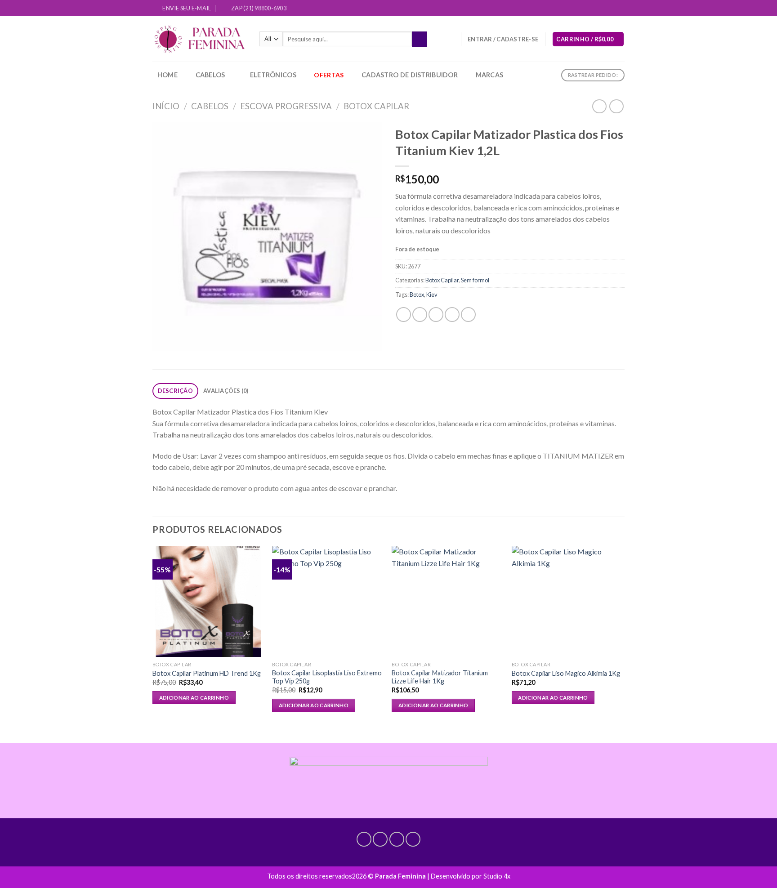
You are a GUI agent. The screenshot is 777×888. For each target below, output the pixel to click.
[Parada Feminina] (199, 39)
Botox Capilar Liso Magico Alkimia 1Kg (566, 673)
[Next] (622, 637)
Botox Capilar (376, 106)
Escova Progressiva (286, 106)
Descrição (175, 390)
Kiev (432, 294)
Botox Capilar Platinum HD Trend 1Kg (206, 673)
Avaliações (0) (226, 390)
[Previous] (153, 637)
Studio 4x (496, 876)
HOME (167, 75)
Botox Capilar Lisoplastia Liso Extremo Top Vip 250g (327, 677)
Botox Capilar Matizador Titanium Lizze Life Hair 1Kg (440, 677)
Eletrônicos (273, 75)
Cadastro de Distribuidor (410, 75)
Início (165, 106)
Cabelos (210, 75)
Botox (417, 294)
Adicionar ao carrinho (194, 698)
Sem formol (475, 280)
